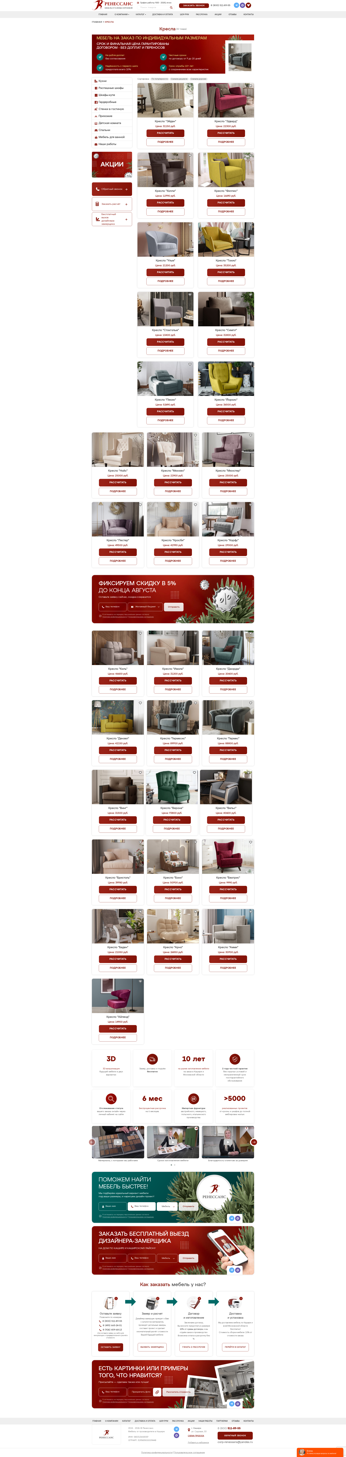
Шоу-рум (184, 15)
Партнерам (222, 1421)
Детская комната (110, 123)
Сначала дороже (198, 79)
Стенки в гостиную (111, 109)
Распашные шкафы (111, 88)
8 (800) (229, 1428)
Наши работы (107, 144)
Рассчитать (165, 133)
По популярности (160, 79)
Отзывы (232, 15)
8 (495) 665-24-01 (220, 2)
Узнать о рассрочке (193, 1347)
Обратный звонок (235, 1436)
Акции (218, 15)
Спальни (104, 130)
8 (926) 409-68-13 (220, 9)
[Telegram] (236, 6)
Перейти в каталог (235, 1347)
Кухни (103, 81)
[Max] (242, 6)
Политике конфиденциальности (114, 617)
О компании (121, 15)
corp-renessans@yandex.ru (235, 1442)
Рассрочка (201, 15)
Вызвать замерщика (152, 1347)
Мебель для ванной (112, 137)
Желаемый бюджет (146, 607)
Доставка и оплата (162, 15)
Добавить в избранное (198, 1443)
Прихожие (105, 116)
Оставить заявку (110, 1347)
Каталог (140, 15)
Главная (103, 15)
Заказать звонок (194, 6)
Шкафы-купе (107, 95)
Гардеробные (107, 102)
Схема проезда (196, 1436)
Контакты (249, 15)
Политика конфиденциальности (156, 1453)
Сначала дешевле (179, 79)
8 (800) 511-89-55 (220, 5)
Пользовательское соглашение (189, 1453)
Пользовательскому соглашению (141, 617)
